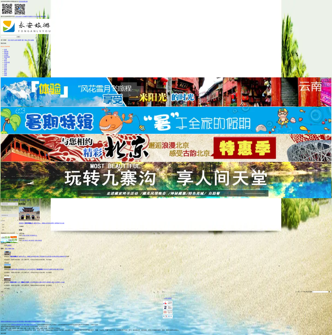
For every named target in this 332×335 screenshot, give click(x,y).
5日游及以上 (33, 235)
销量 (9, 248)
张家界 (19, 40)
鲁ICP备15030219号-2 (30, 324)
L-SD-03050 (18, 16)
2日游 (24, 235)
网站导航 (43, 16)
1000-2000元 (38, 240)
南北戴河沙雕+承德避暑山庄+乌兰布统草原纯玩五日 (36, 269)
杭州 (12, 40)
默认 (6, 248)
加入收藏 (37, 16)
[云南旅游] (166, 106)
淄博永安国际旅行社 (17, 324)
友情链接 (33, 321)
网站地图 (27, 321)
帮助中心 (39, 321)
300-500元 (31, 240)
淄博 (3, 224)
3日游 (28, 235)
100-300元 (25, 240)
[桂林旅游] (9, 242)
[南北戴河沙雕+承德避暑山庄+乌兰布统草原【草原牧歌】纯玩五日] (7, 267)
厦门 (23, 40)
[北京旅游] (166, 161)
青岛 (29, 40)
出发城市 (22, 200)
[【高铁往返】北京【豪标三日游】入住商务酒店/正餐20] (7, 280)
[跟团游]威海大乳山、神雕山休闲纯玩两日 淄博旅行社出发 (41, 223)
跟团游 (9, 245)
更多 (16, 204)
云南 (15, 40)
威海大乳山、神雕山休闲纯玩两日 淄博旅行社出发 (37, 256)
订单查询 (25, 16)
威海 (32, 40)
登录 (20, 1)
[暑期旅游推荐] (166, 133)
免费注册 (25, 1)
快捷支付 (31, 16)
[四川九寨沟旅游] (166, 197)
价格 (12, 248)
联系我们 (22, 321)
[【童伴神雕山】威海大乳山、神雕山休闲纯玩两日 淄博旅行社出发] (29, 220)
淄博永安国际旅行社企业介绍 (10, 321)
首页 (10, 200)
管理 (43, 321)
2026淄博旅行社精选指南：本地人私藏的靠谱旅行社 (9, 209)
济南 (28, 200)
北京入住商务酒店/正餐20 (36, 282)
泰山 (26, 40)
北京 (9, 40)
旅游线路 (15, 200)
